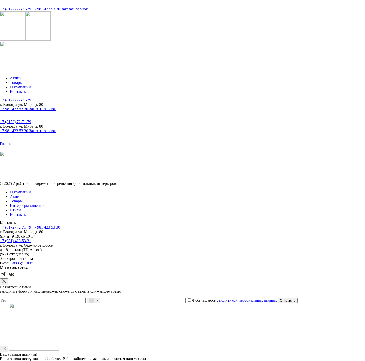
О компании (20, 87)
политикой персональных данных (248, 300)
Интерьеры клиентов (28, 205)
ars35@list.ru (22, 263)
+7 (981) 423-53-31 (15, 241)
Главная (6, 144)
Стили (15, 210)
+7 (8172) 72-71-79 (16, 9)
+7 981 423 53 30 (46, 9)
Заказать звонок (74, 9)
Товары (16, 82)
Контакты (18, 91)
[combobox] (93, 300)
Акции (16, 78)
